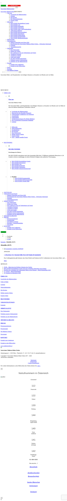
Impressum (33, 360)
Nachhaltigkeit (15, 130)
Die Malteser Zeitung (12, 70)
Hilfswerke (10, 22)
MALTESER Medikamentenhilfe (19, 38)
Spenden (3, 5)
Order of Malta (4, 282)
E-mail (9, 239)
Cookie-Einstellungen (33, 363)
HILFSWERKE (8, 142)
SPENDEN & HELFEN (10, 216)
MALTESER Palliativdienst (17, 35)
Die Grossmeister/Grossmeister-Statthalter (22, 120)
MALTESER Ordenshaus (17, 27)
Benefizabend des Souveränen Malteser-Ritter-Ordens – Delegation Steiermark (30, 44)
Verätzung (33, 492)
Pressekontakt (10, 220)
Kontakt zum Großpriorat (17, 64)
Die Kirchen (13, 17)
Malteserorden (11, 39)
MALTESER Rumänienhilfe (17, 36)
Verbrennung (33, 486)
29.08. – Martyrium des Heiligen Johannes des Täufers (18, 267)
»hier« (38, 366)
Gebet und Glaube (15, 57)
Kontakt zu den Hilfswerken (17, 66)
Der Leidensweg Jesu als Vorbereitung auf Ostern (23, 52)
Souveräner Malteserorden (7, 9)
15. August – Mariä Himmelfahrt (12, 271)
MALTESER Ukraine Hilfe (22, 181)
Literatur (12, 16)
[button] (18, 11)
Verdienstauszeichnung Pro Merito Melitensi (23, 119)
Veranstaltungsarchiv (15, 47)
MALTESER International (17, 33)
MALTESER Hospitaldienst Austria (19, 23)
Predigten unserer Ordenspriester (18, 60)
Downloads (10, 224)
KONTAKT (7, 226)
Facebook (9, 236)
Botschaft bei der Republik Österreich (21, 113)
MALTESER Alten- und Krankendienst (20, 29)
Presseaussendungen (12, 218)
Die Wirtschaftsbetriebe (16, 19)
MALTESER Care (15, 25)
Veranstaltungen (11, 41)
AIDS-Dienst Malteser (16, 30)
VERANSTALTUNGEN (10, 193)
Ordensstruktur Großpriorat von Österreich (23, 114)
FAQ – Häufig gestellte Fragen (20, 137)
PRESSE (6, 217)
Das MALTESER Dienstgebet (18, 58)
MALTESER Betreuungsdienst (18, 32)
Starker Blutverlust (33, 482)
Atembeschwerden (33, 473)
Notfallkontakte (14, 5)
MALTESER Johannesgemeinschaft (21, 168)
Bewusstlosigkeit (33, 476)
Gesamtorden (15, 116)
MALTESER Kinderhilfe (17, 26)
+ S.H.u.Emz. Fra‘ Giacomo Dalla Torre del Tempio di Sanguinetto (22, 255)
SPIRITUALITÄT (9, 201)
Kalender (12, 45)
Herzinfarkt (33, 467)
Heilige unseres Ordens (18, 134)
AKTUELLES (8, 192)
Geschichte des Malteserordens (18, 14)
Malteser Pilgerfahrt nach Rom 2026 (19, 42)
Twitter (9, 237)
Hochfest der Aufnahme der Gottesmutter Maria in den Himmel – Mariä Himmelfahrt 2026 (27, 270)
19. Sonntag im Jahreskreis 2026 (12, 273)
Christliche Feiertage (15, 54)
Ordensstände (15, 117)
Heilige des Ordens (15, 51)
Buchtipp (9, 69)
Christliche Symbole (15, 55)
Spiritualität (10, 48)
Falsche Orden (14, 20)
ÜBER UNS (7, 93)
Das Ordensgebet (14, 50)
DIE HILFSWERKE (14, 149)
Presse (8, 67)
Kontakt (9, 63)
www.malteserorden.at (6, 346)
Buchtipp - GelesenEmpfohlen (15, 223)
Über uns (9, 13)
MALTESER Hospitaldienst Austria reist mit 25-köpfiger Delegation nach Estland (25, 268)
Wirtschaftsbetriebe (17, 128)
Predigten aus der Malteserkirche (18, 61)
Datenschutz (33, 361)
